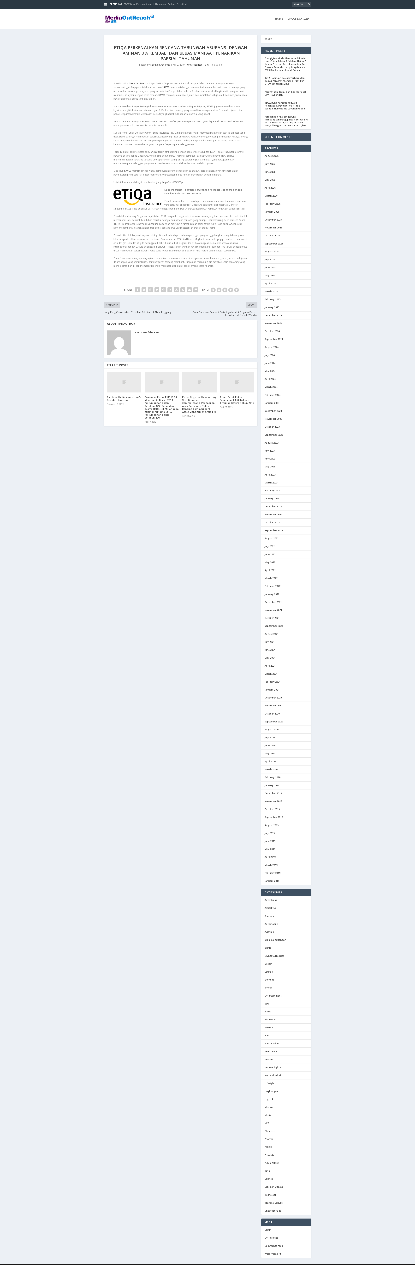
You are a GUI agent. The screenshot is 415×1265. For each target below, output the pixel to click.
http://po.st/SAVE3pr (173, 182)
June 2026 (270, 171)
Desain (268, 963)
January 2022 (272, 594)
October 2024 (272, 331)
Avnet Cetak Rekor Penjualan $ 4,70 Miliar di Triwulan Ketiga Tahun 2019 (237, 400)
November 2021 (273, 610)
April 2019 (270, 856)
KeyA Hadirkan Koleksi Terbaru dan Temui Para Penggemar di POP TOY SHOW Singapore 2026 (285, 80)
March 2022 (271, 578)
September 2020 (274, 721)
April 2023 (270, 474)
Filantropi (270, 1019)
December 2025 (273, 219)
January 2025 (272, 307)
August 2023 (272, 442)
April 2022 (270, 570)
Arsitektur (270, 907)
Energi (268, 987)
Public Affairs (272, 1162)
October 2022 (272, 522)
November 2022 (273, 514)
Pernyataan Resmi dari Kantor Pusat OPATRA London (285, 93)
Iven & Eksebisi (273, 1075)
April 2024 (270, 378)
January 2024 (272, 402)
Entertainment (273, 995)
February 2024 (272, 395)
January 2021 (272, 689)
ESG (267, 1003)
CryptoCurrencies (274, 955)
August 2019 (272, 825)
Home (279, 18)
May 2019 (270, 849)
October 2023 (272, 426)
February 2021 (272, 681)
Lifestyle (269, 1083)
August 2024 (272, 347)
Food (267, 1035)
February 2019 (272, 872)
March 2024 (271, 386)
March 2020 (271, 769)
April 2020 (270, 761)
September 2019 (274, 817)
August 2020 (272, 729)
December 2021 (273, 602)
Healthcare (271, 1051)
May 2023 (270, 466)
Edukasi (269, 971)
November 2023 (273, 418)
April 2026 (270, 187)
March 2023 (271, 482)
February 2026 (272, 203)
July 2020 (270, 737)
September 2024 (274, 339)
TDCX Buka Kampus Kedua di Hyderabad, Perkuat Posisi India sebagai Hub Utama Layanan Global (285, 105)
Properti (269, 1155)
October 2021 (272, 617)
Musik (268, 1115)
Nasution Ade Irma (160, 64)
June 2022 (270, 554)
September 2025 (274, 243)
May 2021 (270, 657)
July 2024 (270, 355)
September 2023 (274, 434)
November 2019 (273, 801)
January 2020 (272, 785)
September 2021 (274, 625)
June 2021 (270, 649)
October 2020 (272, 713)
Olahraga (270, 1131)
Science (269, 1178)
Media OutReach (137, 83)
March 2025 (271, 291)
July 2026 (270, 163)
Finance (269, 1027)
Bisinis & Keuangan (275, 939)
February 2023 (272, 490)
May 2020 (270, 753)
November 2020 (273, 705)
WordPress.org (273, 1253)
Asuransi (269, 916)
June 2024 (270, 363)
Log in (268, 1229)
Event (268, 1011)
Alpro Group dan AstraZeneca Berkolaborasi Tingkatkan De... (155, 4)
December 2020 (273, 697)
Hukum (269, 1059)
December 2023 (273, 410)
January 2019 (272, 880)
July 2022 (270, 546)
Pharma (269, 1138)
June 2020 (270, 745)
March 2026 (271, 195)
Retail (268, 1170)
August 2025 (272, 251)
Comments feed (274, 1245)
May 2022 (270, 562)
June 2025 (270, 267)
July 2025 (270, 259)
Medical (269, 1107)
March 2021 (271, 673)
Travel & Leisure (274, 1202)
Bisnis (268, 947)
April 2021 (270, 665)
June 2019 (270, 841)
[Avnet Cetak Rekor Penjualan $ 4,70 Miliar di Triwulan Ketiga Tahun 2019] (237, 382)
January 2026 (272, 211)
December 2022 (273, 506)
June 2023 (270, 458)
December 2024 (273, 315)
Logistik (269, 1099)
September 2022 (274, 530)
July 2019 (270, 833)
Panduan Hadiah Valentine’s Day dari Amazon (124, 399)
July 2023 (270, 450)
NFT (267, 1123)
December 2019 (273, 793)
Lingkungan (271, 1091)
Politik (268, 1146)
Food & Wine (272, 1043)
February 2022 (272, 586)
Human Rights (273, 1067)
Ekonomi (269, 979)
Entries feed (271, 1237)
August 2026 (272, 155)
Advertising (271, 900)
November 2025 (273, 227)
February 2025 (272, 299)
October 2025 (272, 235)
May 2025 (270, 275)
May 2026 (270, 179)
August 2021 (272, 633)
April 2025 (270, 283)
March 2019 (271, 865)
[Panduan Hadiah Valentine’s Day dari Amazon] (124, 382)
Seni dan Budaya (274, 1186)
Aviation (269, 931)
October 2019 (272, 809)
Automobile (271, 923)
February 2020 (272, 777)
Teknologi (270, 1194)
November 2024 (273, 323)
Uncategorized (298, 18)
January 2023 (272, 498)
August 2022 (272, 538)
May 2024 (270, 371)
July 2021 (270, 641)
